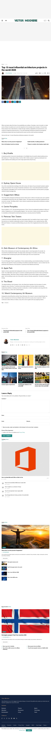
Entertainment (5, 712)
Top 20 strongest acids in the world (15, 567)
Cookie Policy (22, 730)
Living (6, 64)
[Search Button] (48, 21)
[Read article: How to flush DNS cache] (4, 579)
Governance (21, 710)
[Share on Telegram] (15, 102)
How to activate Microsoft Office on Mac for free (12, 477)
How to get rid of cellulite (8, 646)
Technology (37, 710)
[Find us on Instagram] (6, 718)
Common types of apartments (8, 384)
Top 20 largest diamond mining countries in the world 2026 (16, 495)
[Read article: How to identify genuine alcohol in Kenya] (25, 360)
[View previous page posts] (24, 148)
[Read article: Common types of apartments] (9, 377)
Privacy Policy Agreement (7, 430)
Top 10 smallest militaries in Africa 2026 (42, 367)
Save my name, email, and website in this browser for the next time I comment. (20, 427)
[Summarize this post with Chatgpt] (17, 102)
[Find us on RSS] (16, 718)
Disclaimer (9, 725)
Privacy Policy (22, 432)
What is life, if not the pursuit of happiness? (12, 141)
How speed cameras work (13, 562)
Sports (35, 708)
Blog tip (44, 725)
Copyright (28, 725)
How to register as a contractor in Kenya (13, 486)
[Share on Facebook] (3, 102)
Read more (6, 558)
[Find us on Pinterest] (11, 718)
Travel (4, 631)
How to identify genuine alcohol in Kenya (25, 367)
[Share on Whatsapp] (12, 102)
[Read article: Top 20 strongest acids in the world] (4, 568)
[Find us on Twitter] (4, 718)
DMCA (33, 725)
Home (3, 64)
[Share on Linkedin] (8, 102)
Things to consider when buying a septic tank (38, 144)
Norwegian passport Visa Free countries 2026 (14, 635)
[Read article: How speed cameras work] (4, 563)
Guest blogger (39, 725)
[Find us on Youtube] (14, 718)
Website (28, 421)
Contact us (4, 726)
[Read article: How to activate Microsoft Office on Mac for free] (25, 459)
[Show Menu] (2, 21)
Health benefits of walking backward (35, 141)
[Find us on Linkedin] (9, 718)
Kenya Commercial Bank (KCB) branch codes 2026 (15, 482)
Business (4, 708)
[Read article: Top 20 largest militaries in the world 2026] (25, 377)
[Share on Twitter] (5, 102)
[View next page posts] (27, 148)
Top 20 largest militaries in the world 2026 (24, 385)
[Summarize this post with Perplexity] (20, 102)
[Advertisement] (25, 9)
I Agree (29, 730)
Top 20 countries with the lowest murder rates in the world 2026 (42, 385)
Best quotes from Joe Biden (34, 646)
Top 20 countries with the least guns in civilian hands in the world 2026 (9, 368)
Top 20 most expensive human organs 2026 (14, 491)
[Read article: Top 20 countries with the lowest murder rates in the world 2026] (42, 377)
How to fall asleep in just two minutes (10, 144)
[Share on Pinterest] (10, 102)
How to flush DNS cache (12, 577)
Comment (4, 398)
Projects (6, 302)
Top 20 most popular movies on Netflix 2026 (38, 648)
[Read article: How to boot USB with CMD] (4, 573)
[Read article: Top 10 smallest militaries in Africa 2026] (42, 360)
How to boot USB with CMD (13, 572)
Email (3, 421)
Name (3, 415)
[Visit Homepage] (26, 20)
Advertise (3, 725)
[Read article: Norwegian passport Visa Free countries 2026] (25, 621)
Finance (20, 708)
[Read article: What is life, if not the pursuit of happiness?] (25, 537)
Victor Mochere (9, 73)
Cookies (14, 725)
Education (4, 710)
